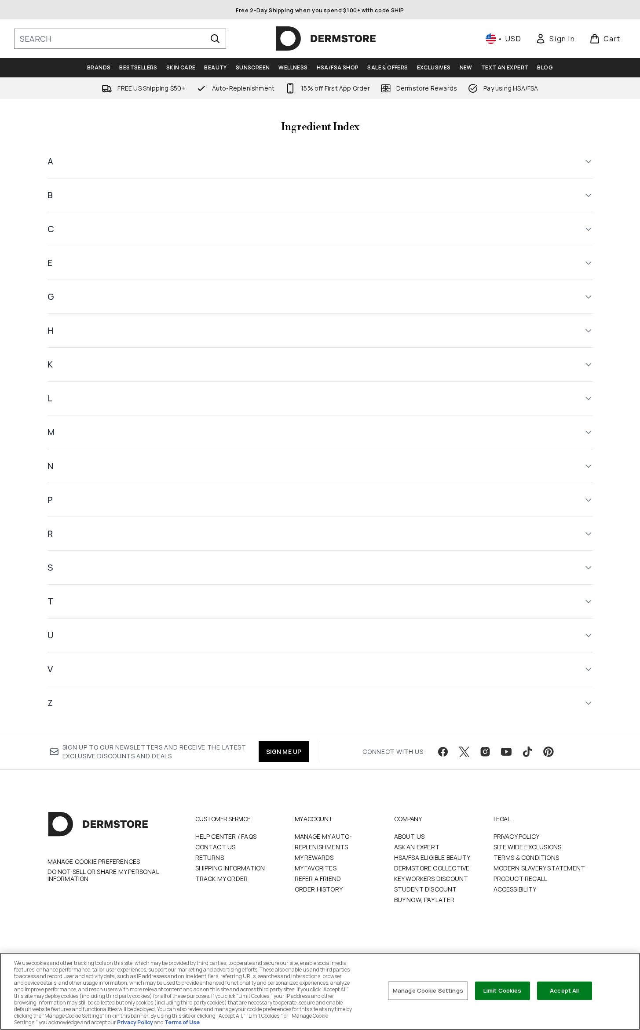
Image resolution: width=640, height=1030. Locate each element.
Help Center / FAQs (226, 836)
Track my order (221, 878)
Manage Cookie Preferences (94, 861)
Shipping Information (230, 868)
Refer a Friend (318, 878)
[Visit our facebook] (442, 751)
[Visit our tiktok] (527, 751)
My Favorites (315, 868)
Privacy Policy (517, 836)
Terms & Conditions (527, 857)
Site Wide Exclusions (528, 847)
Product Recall (521, 878)
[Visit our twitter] (464, 751)
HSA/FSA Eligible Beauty (432, 857)
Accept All (564, 990)
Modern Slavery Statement (539, 868)
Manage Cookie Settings (428, 990)
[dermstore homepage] (326, 38)
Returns (209, 857)
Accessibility (515, 889)
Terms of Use (182, 1022)
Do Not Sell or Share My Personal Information (103, 875)
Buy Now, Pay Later (424, 899)
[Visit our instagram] (485, 751)
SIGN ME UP (284, 751)
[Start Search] (215, 38)
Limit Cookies (502, 990)
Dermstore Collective (432, 868)
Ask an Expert (417, 847)
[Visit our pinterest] (548, 751)
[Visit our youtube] (506, 751)
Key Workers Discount (431, 878)
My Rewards (314, 857)
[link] (555, 38)
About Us (409, 836)
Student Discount (425, 889)
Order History (319, 889)
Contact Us (215, 847)
